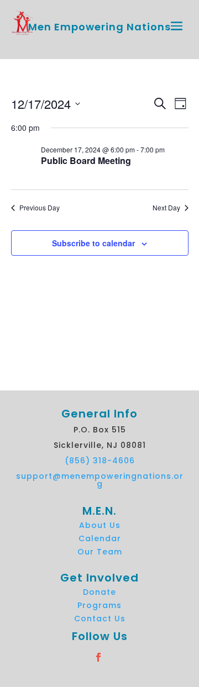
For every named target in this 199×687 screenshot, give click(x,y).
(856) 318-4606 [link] (100, 460)
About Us (100, 525)
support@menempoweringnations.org (100, 480)
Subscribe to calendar (93, 243)
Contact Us (99, 618)
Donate (99, 592)
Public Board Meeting (86, 160)
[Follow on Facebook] (119, 657)
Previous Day (39, 207)
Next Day (166, 207)
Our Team (99, 551)
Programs (99, 605)
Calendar (99, 538)
